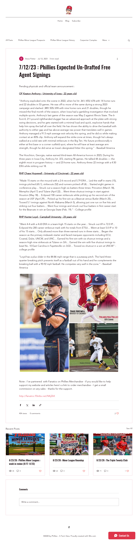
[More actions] (117, 58)
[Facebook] (69, 527)
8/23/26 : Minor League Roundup (68, 460)
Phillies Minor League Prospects (31, 40)
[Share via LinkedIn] (33, 405)
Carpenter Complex (88, 40)
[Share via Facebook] (20, 405)
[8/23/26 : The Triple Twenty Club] (112, 444)
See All (129, 428)
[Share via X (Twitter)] (27, 405)
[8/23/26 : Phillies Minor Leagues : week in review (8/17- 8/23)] (25, 444)
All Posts (9, 40)
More (104, 40)
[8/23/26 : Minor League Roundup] (69, 444)
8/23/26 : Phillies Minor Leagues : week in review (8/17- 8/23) (24, 461)
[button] (129, 40)
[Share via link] (40, 405)
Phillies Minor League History (62, 40)
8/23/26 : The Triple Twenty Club (112, 460)
